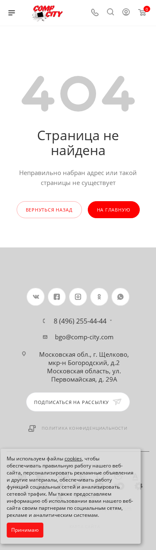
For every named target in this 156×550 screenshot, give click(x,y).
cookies (73, 458)
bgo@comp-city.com (84, 337)
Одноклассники (99, 297)
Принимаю (25, 529)
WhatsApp (120, 297)
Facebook (57, 297)
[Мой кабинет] (126, 13)
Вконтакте (36, 297)
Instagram (78, 297)
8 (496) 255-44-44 (80, 321)
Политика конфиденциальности (85, 428)
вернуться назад (49, 210)
